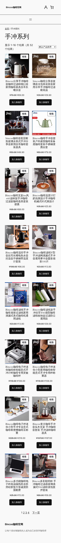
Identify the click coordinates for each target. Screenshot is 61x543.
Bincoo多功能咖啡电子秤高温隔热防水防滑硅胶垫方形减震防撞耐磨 (16, 486)
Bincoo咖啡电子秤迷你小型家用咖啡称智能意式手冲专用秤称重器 (44, 371)
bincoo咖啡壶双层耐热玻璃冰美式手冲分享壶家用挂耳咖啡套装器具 (17, 143)
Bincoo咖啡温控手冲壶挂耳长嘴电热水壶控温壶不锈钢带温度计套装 (16, 257)
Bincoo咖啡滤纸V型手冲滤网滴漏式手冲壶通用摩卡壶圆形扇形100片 (44, 257)
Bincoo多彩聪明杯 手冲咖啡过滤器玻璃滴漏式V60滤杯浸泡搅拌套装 (44, 486)
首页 (7, 28)
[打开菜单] (30, 19)
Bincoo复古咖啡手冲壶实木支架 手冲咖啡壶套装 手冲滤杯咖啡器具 (44, 429)
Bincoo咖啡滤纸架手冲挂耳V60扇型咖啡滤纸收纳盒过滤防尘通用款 (44, 314)
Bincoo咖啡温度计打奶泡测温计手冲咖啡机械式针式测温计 (44, 198)
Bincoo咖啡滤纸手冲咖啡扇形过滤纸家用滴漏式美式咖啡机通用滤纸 (16, 314)
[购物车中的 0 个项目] (52, 7)
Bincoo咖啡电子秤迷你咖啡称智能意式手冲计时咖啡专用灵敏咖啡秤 (16, 371)
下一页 (36, 512)
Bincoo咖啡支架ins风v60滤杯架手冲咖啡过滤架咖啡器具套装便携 (17, 200)
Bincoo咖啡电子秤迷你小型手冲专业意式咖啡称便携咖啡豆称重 (16, 429)
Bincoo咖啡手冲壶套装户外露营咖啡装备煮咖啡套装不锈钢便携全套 (44, 143)
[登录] (46, 7)
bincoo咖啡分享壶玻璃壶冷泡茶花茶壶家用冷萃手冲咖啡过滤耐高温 (44, 86)
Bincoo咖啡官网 (13, 7)
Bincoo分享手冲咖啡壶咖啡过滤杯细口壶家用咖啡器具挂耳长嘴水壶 (16, 86)
